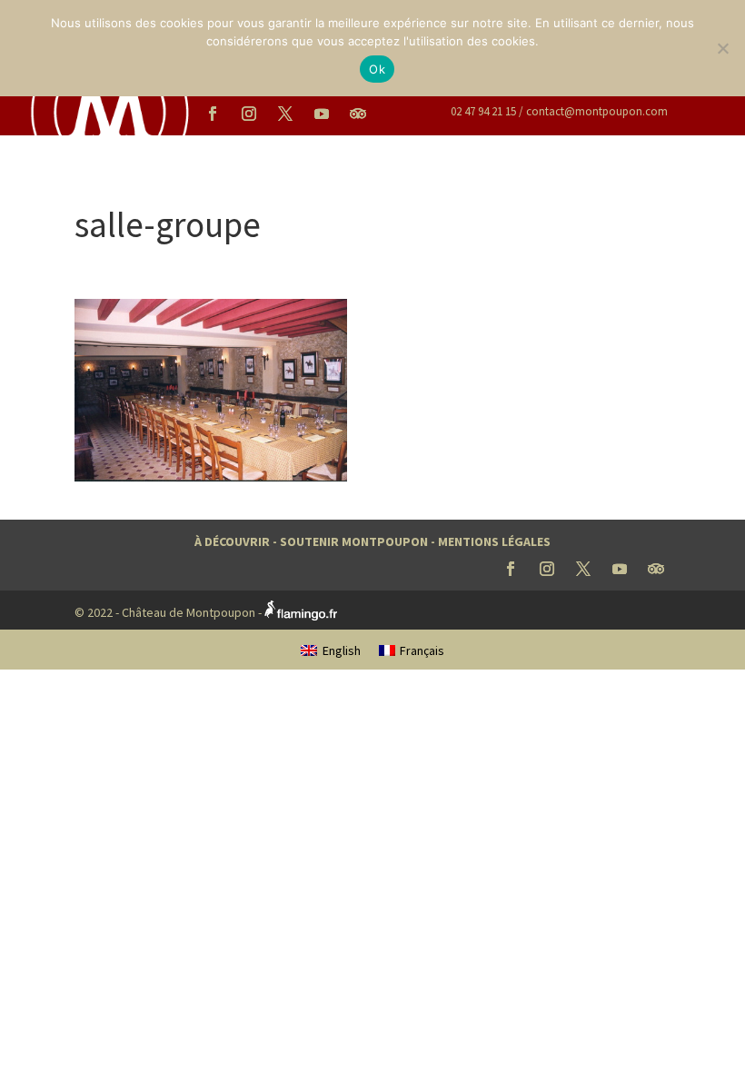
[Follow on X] (285, 113)
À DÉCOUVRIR (232, 541)
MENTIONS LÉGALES (494, 541)
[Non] (722, 48)
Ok (377, 69)
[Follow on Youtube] (321, 113)
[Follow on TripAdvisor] (357, 113)
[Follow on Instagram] (248, 113)
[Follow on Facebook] (212, 113)
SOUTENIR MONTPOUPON (354, 541)
